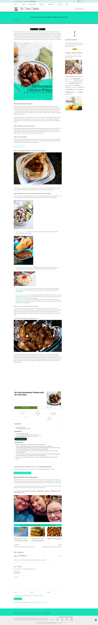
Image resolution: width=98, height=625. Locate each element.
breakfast (70, 76)
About (15, 613)
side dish (73, 89)
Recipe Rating (16, 571)
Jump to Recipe (35, 29)
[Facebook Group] (72, 619)
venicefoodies (17, 19)
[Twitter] (57, 619)
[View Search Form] (80, 1)
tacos (82, 89)
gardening (80, 81)
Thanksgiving (69, 92)
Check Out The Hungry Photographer (22, 473)
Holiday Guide (75, 83)
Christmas (80, 76)
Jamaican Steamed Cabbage (21, 299)
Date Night (73, 78)
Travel (74, 92)
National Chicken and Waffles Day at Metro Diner (24, 545)
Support (37, 613)
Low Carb (73, 85)
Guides (23, 4)
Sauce (66, 89)
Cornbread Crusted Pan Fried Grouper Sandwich (38, 539)
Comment (16, 577)
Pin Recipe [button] (50, 407)
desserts (77, 79)
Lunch (77, 85)
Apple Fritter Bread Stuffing (54, 538)
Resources (32, 613)
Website (48, 592)
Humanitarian (81, 83)
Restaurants (23, 613)
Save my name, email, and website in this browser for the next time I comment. (29, 595)
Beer (67, 76)
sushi (80, 89)
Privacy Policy (46, 613)
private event (77, 87)
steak (78, 89)
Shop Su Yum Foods (19, 146)
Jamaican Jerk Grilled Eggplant (22, 295)
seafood (69, 89)
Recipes (51, 14)
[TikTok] (80, 9)
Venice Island (67, 93)
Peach (72, 87)
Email (32, 592)
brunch (74, 76)
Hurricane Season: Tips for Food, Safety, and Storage (21, 539)
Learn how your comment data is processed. (38, 602)
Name (15, 592)
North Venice (67, 87)
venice (80, 92)
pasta (70, 87)
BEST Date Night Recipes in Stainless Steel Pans (52, 545)
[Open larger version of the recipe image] (54, 398)
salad (83, 87)
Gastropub (66, 83)
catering (77, 76)
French (76, 81)
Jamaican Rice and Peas (20, 231)
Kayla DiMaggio (22, 555)
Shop (40, 613)
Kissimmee (69, 85)
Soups (76, 89)
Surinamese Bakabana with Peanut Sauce (24, 267)
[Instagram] (78, 9)
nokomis (81, 85)
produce (80, 87)
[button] (20, 439)
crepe (66, 78)
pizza (74, 87)
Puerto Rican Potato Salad (21, 288)
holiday (69, 83)
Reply (60, 555)
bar (65, 76)
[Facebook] (76, 9)
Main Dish (47, 14)
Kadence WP (59, 622)
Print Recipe (42, 29)
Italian (66, 85)
